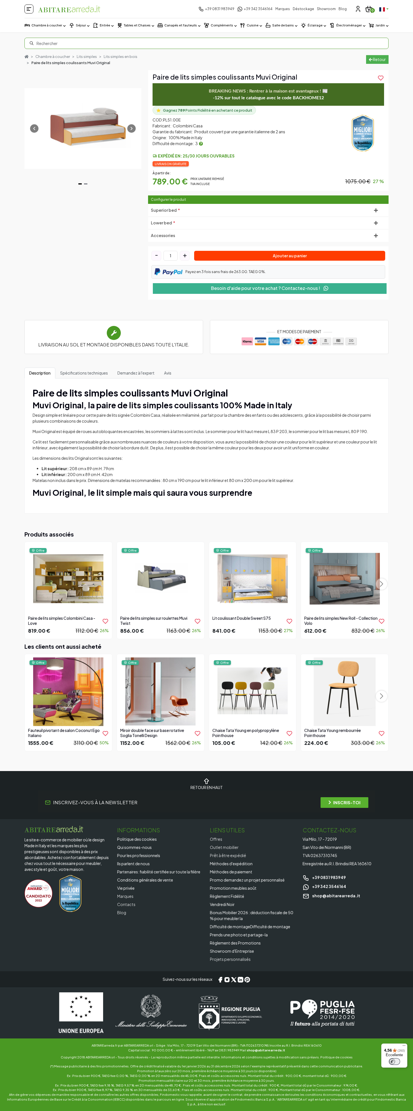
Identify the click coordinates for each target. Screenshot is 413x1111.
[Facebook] (220, 979)
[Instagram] (227, 979)
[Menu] (404, 1047)
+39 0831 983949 (329, 877)
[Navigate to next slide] (131, 128)
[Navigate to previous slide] (34, 128)
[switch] (394, 1061)
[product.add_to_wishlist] (105, 621)
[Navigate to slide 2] (85, 184)
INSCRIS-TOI (346, 802)
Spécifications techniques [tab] (84, 372)
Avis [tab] (167, 372)
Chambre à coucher (52, 56)
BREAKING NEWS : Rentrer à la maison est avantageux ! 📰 (268, 94)
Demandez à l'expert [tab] (136, 372)
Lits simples (87, 56)
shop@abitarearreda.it (336, 895)
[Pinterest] (247, 979)
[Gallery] (82, 128)
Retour (379, 59)
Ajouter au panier (290, 255)
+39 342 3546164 (329, 886)
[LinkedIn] (240, 979)
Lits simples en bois (120, 56)
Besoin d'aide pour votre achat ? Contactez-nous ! (266, 288)
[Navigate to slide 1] (80, 184)
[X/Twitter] (233, 979)
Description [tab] (40, 372)
